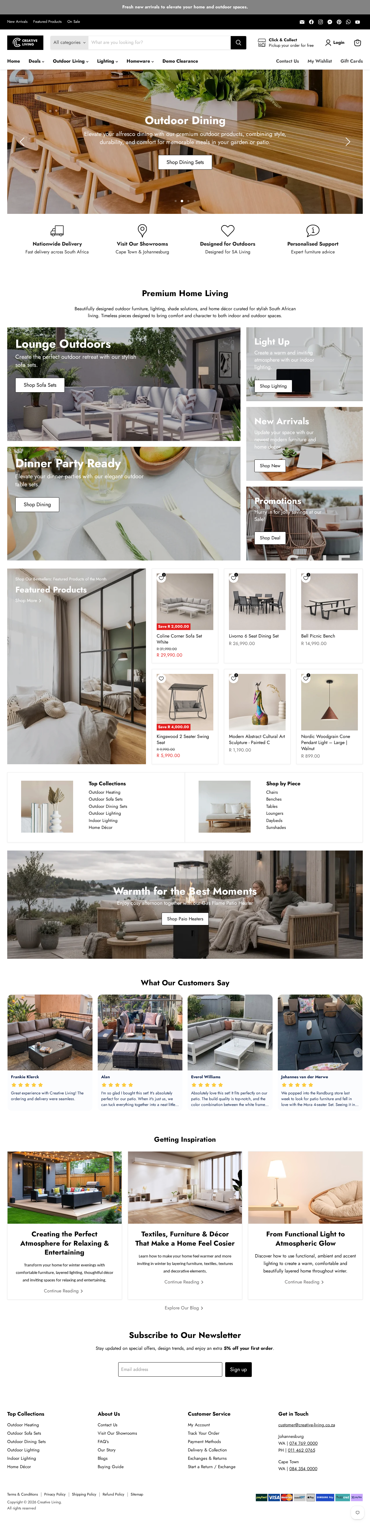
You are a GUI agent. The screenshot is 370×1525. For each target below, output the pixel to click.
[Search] (238, 42)
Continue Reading (62, 1290)
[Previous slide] (23, 141)
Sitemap (137, 1494)
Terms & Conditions (22, 1494)
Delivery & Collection (207, 1450)
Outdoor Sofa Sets (106, 799)
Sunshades (276, 827)
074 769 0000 (303, 1443)
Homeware (139, 61)
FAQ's (103, 1441)
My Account (199, 1425)
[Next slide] (347, 141)
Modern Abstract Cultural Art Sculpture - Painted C (257, 739)
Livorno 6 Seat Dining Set (254, 636)
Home (13, 61)
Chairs (272, 792)
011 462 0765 (301, 1450)
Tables (272, 806)
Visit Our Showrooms (117, 1433)
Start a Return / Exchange (212, 1467)
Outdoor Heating (105, 792)
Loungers (274, 813)
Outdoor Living (69, 61)
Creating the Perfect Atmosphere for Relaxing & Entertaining (64, 1243)
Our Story (107, 1450)
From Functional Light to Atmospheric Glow (305, 1238)
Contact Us (287, 61)
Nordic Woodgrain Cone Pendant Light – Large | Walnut (325, 742)
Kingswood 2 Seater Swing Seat (183, 739)
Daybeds (274, 820)
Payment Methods (204, 1441)
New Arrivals (17, 22)
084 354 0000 (303, 1469)
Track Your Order (203, 1433)
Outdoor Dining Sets (108, 806)
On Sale (73, 22)
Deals (35, 61)
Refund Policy (113, 1494)
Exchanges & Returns (207, 1458)
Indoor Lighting (103, 820)
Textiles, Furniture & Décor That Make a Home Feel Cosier (185, 1238)
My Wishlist (320, 61)
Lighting (106, 61)
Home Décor (100, 827)
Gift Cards (352, 61)
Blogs (103, 1458)
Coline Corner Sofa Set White (179, 639)
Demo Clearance (180, 61)
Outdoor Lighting (105, 813)
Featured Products (47, 22)
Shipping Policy (84, 1494)
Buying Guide (111, 1467)
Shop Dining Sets (185, 162)
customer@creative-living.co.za (306, 1425)
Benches (274, 799)
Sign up (238, 1369)
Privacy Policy (55, 1494)
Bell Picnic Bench (318, 636)
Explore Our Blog (182, 1308)
